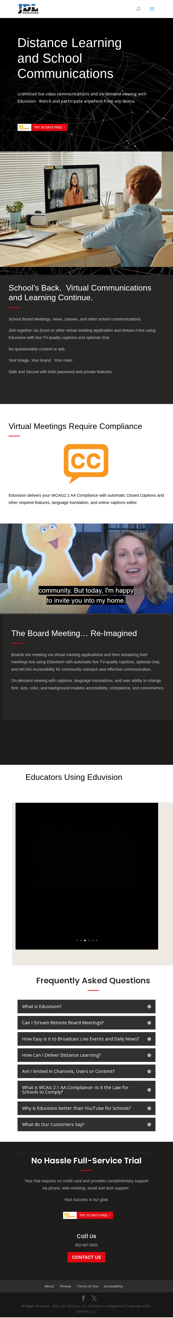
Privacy (65, 1286)
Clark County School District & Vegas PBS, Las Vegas (87, 815)
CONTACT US (86, 1257)
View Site (86, 923)
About (49, 1286)
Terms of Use (87, 1286)
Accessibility (113, 1286)
